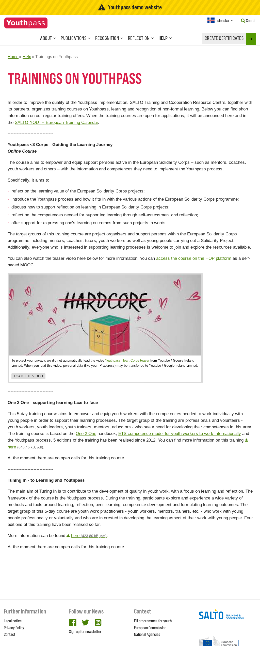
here (89, 535)
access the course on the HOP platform (193, 258)
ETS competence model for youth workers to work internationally (179, 433)
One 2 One (86, 433)
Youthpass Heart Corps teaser (127, 360)
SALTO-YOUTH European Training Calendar (56, 122)
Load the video (28, 376)
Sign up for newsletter (85, 631)
